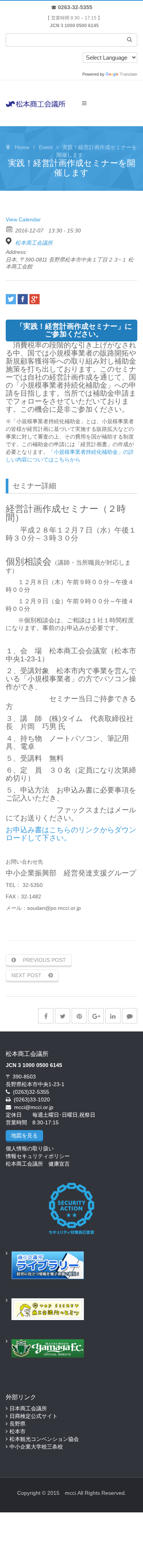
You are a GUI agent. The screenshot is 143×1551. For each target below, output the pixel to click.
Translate (128, 74)
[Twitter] (11, 299)
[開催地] (10, 241)
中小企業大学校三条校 (36, 1447)
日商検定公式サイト (34, 1416)
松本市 (18, 1431)
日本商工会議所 (28, 1408)
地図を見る (24, 1135)
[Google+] (34, 299)
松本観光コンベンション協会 (44, 1439)
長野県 (18, 1424)
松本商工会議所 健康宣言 (38, 1164)
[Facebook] (23, 299)
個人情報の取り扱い (30, 1148)
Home (22, 147)
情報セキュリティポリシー (38, 1156)
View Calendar (23, 219)
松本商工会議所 (34, 243)
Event (46, 147)
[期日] (10, 228)
